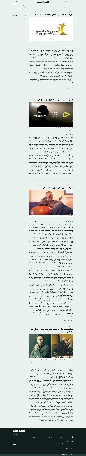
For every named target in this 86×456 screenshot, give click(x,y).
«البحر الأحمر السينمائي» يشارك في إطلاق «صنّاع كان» (55, 100)
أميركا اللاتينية (66, 441)
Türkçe (68, 1)
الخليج (72, 437)
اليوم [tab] (15, 15)
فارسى (64, 1)
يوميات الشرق (71, 11)
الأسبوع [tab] (13, 15)
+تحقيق (67, 448)
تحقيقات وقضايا (66, 447)
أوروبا (67, 437)
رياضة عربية (72, 447)
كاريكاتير (62, 437)
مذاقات (35, 436)
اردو (66, 1)
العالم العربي (72, 436)
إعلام (51, 440)
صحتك (46, 436)
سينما (68, 179)
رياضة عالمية (72, 448)
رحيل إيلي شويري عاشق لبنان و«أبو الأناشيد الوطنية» (56, 188)
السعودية (67, 88)
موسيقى (68, 424)
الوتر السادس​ (50, 437)
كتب (51, 436)
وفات (65, 320)
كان (65, 179)
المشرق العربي (71, 440)
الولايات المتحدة (66, 436)
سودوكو (51, 447)
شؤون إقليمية (72, 441)
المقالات (62, 436)
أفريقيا (67, 440)
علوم (46, 437)
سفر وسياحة (34, 437)
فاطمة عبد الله (69, 362)
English (71, 1)
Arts (68, 320)
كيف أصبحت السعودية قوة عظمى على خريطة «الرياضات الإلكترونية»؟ (59, 7)
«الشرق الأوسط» (68, 43)
